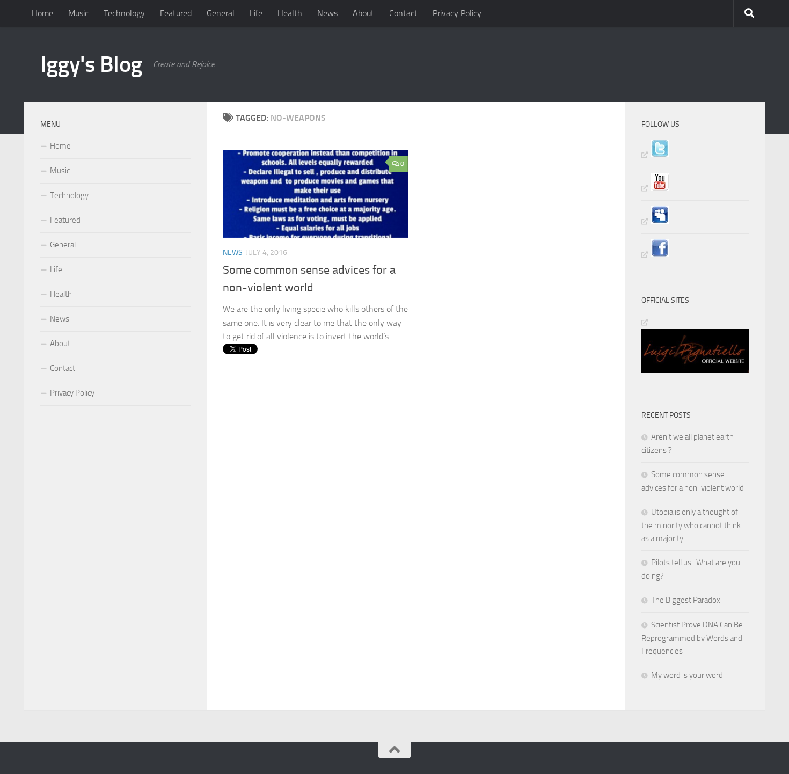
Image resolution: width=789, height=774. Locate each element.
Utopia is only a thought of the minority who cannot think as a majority (691, 525)
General (221, 13)
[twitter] (655, 154)
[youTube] (655, 188)
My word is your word (687, 675)
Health (289, 13)
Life (256, 13)
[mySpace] (655, 221)
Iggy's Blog (91, 64)
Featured (176, 13)
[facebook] (655, 254)
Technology (124, 13)
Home (42, 13)
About (363, 13)
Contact (403, 13)
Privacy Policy (457, 13)
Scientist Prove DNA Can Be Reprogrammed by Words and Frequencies (692, 638)
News (327, 13)
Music (78, 13)
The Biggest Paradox (685, 600)
